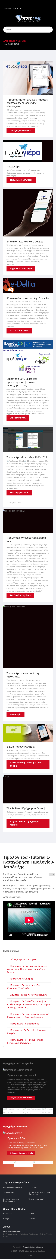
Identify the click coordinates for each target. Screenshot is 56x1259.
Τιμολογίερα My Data (20, 595)
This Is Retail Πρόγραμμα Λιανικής (26, 808)
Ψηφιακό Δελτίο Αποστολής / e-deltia (28, 298)
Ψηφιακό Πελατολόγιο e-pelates (25, 241)
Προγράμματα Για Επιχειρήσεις (24, 1024)
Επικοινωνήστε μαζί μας (21, 979)
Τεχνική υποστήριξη (37, 1199)
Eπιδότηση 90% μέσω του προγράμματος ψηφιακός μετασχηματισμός (22, 382)
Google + (7, 1219)
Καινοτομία (15, 714)
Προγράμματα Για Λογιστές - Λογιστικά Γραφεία (26, 1031)
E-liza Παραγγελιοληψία (12, 1187)
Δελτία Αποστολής (19, 330)
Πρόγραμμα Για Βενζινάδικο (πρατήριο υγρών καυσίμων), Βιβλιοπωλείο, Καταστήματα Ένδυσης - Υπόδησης (29, 1004)
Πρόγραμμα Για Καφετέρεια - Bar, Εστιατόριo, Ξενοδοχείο (24, 986)
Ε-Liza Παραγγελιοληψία (21, 746)
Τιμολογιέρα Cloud (19, 492)
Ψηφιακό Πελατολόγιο (21, 268)
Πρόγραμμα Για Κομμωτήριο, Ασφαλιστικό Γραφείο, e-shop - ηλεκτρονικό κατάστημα (28, 1015)
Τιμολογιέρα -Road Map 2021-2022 (27, 457)
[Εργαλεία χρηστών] (52, 874)
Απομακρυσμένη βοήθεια (14, 41)
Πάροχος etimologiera (20, 130)
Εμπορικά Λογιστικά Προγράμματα (11, 1200)
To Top (29, 1255)
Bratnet (33, 1247)
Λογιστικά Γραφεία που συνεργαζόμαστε (28, 995)
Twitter (31, 1214)
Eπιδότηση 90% (18, 418)
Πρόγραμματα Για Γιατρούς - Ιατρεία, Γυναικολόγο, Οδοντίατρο (25, 1041)
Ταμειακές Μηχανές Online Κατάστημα (39, 1193)
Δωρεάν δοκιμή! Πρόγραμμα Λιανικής (24, 823)
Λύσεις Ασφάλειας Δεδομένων (24, 959)
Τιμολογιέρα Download (21, 180)
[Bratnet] (28, 18)
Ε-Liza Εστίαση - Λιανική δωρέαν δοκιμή (26, 764)
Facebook (7, 1214)
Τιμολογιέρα (13, 166)
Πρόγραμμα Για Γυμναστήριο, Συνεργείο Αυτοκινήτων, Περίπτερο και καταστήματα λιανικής (27, 969)
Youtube (32, 1219)
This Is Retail (8, 1192)
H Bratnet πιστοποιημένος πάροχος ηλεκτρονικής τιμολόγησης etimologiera (27, 103)
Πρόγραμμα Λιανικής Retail (42, 1151)
